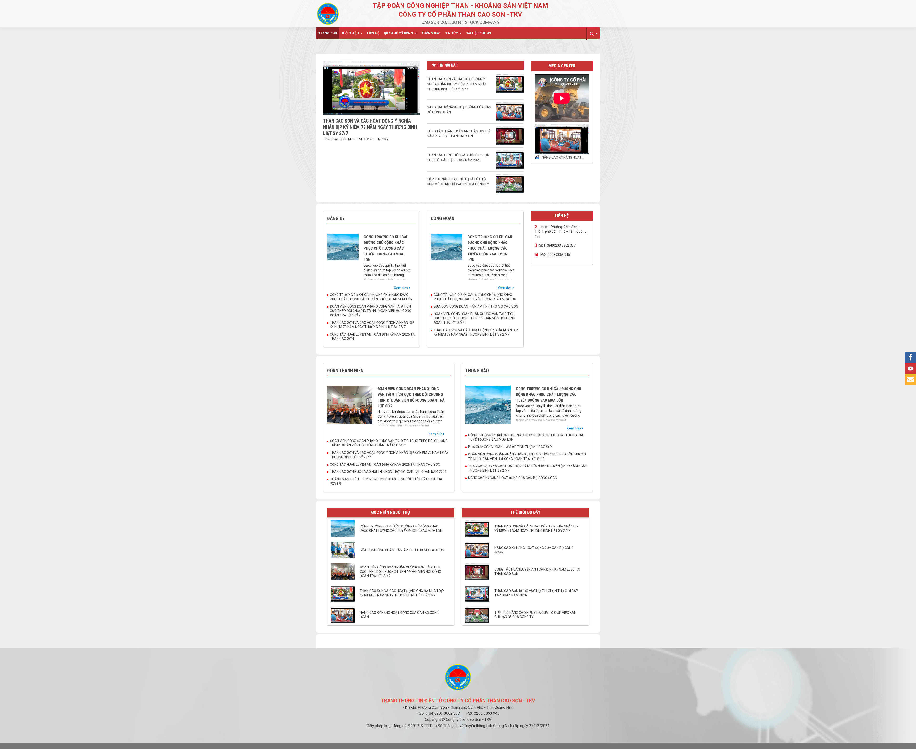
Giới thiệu (350, 33)
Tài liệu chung (478, 33)
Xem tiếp (401, 288)
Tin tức (451, 33)
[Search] (593, 34)
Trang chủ (327, 33)
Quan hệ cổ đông (398, 33)
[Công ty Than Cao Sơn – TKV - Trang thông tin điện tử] (328, 14)
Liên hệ (373, 33)
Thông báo (431, 33)
